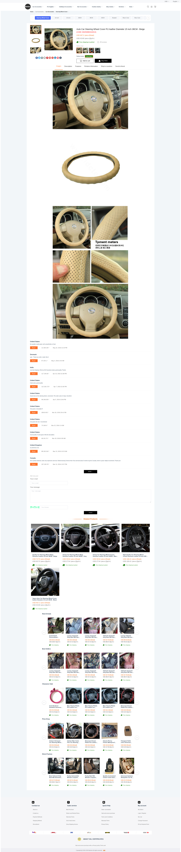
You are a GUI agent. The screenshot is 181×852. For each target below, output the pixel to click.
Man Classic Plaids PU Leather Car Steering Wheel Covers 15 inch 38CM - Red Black (91, 706)
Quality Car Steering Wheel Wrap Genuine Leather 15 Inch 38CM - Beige (44, 555)
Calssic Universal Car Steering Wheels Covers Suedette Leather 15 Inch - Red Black (55, 741)
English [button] (175, 1)
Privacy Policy (105, 824)
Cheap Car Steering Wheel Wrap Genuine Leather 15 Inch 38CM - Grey (75, 555)
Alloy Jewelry (109, 6)
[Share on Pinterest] (47, 58)
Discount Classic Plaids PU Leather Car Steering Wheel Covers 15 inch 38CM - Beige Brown (91, 741)
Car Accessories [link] (39, 11)
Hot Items (121, 6)
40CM (102, 18)
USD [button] (166, 1)
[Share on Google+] (52, 58)
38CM (91, 18)
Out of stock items (70, 820)
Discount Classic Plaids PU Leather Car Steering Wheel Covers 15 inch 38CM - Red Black (127, 706)
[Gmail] (50, 58)
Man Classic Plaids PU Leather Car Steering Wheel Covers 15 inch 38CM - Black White (109, 706)
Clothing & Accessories (65, 6)
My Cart (140, 817)
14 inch (57, 18)
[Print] (42, 58)
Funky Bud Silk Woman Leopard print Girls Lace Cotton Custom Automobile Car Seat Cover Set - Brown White (91, 776)
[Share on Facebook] (37, 58)
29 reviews (103, 42)
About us (35, 809)
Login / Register (142, 813)
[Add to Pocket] (58, 58)
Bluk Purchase (70, 809)
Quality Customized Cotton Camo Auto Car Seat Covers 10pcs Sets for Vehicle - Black (109, 776)
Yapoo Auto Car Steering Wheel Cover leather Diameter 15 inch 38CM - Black (44, 599)
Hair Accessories (82, 6)
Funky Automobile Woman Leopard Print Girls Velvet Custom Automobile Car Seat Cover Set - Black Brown (73, 776)
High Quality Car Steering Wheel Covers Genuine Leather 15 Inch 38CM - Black (135, 555)
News (130, 6)
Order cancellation (106, 809)
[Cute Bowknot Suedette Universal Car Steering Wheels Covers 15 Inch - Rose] (56, 703)
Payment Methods (37, 817)
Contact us (35, 813)
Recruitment (36, 824)
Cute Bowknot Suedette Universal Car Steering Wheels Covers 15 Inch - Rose (55, 706)
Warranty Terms (70, 817)
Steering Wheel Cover (61, 11)
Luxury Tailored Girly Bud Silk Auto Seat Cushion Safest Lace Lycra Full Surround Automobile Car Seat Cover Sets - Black (127, 636)
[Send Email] (44, 58)
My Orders (140, 809)
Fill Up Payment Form (143, 824)
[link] (31, 11)
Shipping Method (37, 820)
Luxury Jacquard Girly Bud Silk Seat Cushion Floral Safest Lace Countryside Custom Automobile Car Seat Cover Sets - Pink (91, 636)
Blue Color (137, 18)
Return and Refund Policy (72, 813)
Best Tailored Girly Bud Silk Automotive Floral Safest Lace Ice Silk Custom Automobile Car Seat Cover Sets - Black (55, 776)
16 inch (68, 18)
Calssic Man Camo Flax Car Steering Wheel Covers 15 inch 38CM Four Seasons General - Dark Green (73, 741)
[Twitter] (39, 58)
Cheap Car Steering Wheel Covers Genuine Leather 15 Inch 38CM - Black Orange (105, 555)
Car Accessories (37, 6)
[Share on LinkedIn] (55, 58)
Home (31, 11)
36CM (79, 18)
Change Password (143, 820)
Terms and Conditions (107, 817)
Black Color (126, 18)
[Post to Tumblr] (60, 58)
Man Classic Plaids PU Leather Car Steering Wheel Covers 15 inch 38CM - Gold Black (73, 706)
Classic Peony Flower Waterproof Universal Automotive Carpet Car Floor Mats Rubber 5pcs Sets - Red (109, 741)
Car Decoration (50, 11)
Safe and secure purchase (108, 813)
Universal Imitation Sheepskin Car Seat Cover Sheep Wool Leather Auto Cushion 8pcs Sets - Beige (127, 776)
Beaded (114, 18)
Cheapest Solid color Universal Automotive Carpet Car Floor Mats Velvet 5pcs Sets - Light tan (127, 741)
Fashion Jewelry (96, 6)
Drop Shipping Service (72, 824)
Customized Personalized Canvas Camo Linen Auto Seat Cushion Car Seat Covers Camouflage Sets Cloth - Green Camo (55, 636)
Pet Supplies (50, 6)
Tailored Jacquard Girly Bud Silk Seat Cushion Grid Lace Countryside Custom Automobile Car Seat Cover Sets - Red (127, 671)
